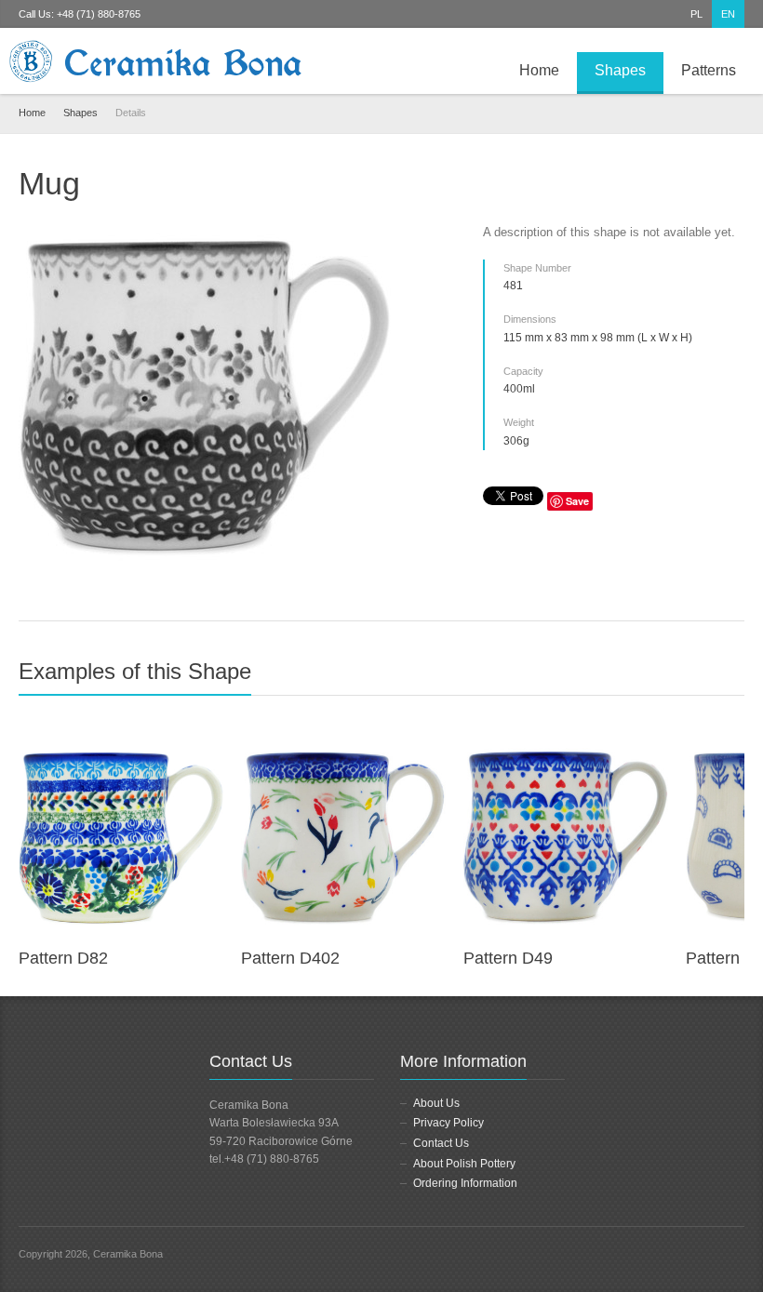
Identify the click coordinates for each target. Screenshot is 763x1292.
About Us (436, 1103)
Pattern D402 (290, 958)
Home (539, 70)
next (734, 679)
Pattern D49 (508, 958)
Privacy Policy (448, 1122)
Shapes (620, 70)
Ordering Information (465, 1183)
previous (713, 679)
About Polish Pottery (464, 1163)
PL (696, 14)
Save (577, 501)
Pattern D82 (63, 958)
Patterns (708, 70)
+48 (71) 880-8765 (99, 14)
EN (728, 14)
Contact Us (441, 1143)
